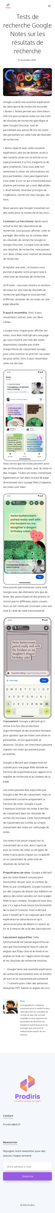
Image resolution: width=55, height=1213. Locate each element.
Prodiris (31, 1205)
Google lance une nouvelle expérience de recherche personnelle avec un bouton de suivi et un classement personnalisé (27, 974)
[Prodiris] (8, 6)
